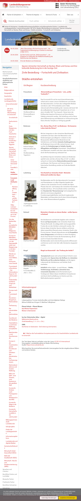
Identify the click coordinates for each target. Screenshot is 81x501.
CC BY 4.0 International (62, 341)
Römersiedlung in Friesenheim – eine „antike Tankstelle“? (15, 194)
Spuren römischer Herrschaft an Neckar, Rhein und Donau (12, 152)
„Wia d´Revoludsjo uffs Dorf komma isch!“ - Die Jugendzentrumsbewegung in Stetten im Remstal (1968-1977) (36, 50)
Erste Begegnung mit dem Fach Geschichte (12, 130)
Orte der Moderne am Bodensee (30, 61)
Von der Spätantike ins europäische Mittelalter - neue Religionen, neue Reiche (13, 226)
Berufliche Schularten (10, 485)
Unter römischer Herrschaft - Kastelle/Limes (14, 164)
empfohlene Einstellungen (67, 498)
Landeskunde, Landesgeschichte (10, 100)
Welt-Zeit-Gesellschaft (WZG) (10, 457)
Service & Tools (51, 15)
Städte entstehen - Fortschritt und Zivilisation (14, 178)
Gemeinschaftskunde (10, 447)
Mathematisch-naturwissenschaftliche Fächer (10, 73)
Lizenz (26, 109)
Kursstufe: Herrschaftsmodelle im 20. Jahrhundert (13, 413)
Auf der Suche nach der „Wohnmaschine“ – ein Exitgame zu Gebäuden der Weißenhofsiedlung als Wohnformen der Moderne (36, 56)
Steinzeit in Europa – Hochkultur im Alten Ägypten (12, 140)
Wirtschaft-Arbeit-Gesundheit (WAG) (10, 452)
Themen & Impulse (32, 15)
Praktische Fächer (8, 482)
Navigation (7, 67)
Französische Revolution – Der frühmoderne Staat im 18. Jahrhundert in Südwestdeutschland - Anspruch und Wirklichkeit (13, 276)
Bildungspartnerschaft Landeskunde (11, 421)
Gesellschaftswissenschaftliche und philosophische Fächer (38, 26)
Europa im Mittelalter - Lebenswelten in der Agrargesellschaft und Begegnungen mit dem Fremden (13, 243)
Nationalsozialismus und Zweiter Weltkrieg (13, 368)
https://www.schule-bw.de (35, 345)
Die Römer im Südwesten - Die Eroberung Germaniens (39, 327)
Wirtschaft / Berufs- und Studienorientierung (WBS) (10, 463)
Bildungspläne (63, 1)
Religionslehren (9, 90)
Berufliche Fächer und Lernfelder (10, 475)
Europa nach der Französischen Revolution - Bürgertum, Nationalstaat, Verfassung (13, 297)
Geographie (8, 93)
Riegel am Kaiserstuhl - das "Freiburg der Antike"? (57, 250)
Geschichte (7, 96)
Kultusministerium (74, 1)
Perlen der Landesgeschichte (11, 431)
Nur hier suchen (72, 21)
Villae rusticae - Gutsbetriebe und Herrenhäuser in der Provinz (14, 210)
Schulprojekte (10, 426)
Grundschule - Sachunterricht (13, 120)
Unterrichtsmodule (23, 28)
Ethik (5, 87)
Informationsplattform (11, 437)
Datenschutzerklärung (62, 495)
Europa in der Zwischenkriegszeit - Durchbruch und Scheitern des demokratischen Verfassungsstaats (13, 351)
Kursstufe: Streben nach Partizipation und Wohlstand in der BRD (13, 393)
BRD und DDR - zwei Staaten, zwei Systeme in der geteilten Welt (13, 379)
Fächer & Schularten (14, 15)
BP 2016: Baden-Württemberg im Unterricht (45, 28)
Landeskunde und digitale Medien (12, 442)
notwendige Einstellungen (48, 498)
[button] (3, 14)
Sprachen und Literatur (7, 470)
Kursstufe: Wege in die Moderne (12, 404)
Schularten (6, 488)
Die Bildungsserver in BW (51, 1)
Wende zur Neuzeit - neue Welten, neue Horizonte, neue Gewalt (13, 258)
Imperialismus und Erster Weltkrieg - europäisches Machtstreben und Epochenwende (13, 330)
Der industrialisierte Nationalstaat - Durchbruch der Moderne (13, 314)
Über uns (70, 15)
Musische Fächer (8, 479)
